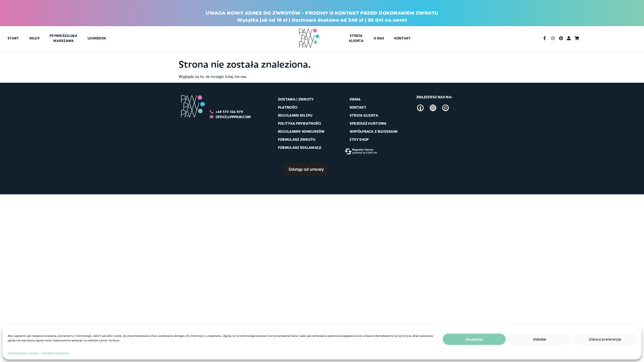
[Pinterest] (445, 108)
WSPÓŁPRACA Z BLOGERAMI (374, 131)
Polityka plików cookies (23, 353)
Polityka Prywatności (55, 353)
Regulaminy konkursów (301, 131)
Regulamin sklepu (295, 115)
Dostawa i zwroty (296, 99)
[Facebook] (420, 108)
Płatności (288, 107)
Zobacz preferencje (605, 339)
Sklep (34, 38)
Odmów (539, 339)
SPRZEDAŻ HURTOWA (368, 123)
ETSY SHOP (359, 139)
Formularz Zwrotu (297, 139)
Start (13, 38)
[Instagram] (433, 108)
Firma (355, 99)
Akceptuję (474, 339)
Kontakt (402, 38)
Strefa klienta (356, 38)
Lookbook (97, 38)
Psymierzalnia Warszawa (63, 38)
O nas (379, 38)
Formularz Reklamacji (299, 147)
